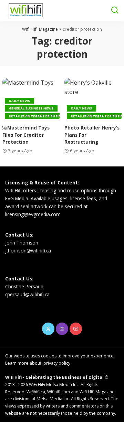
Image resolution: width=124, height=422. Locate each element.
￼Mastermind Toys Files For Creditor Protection (26, 134)
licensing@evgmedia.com (33, 214)
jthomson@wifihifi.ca (28, 250)
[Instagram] (62, 329)
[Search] (115, 10)
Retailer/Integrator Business (38, 116)
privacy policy (56, 363)
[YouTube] (76, 329)
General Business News (31, 108)
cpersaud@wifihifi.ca (27, 294)
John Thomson (21, 242)
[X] (48, 329)
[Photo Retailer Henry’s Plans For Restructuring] (93, 99)
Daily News (19, 100)
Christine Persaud (24, 286)
